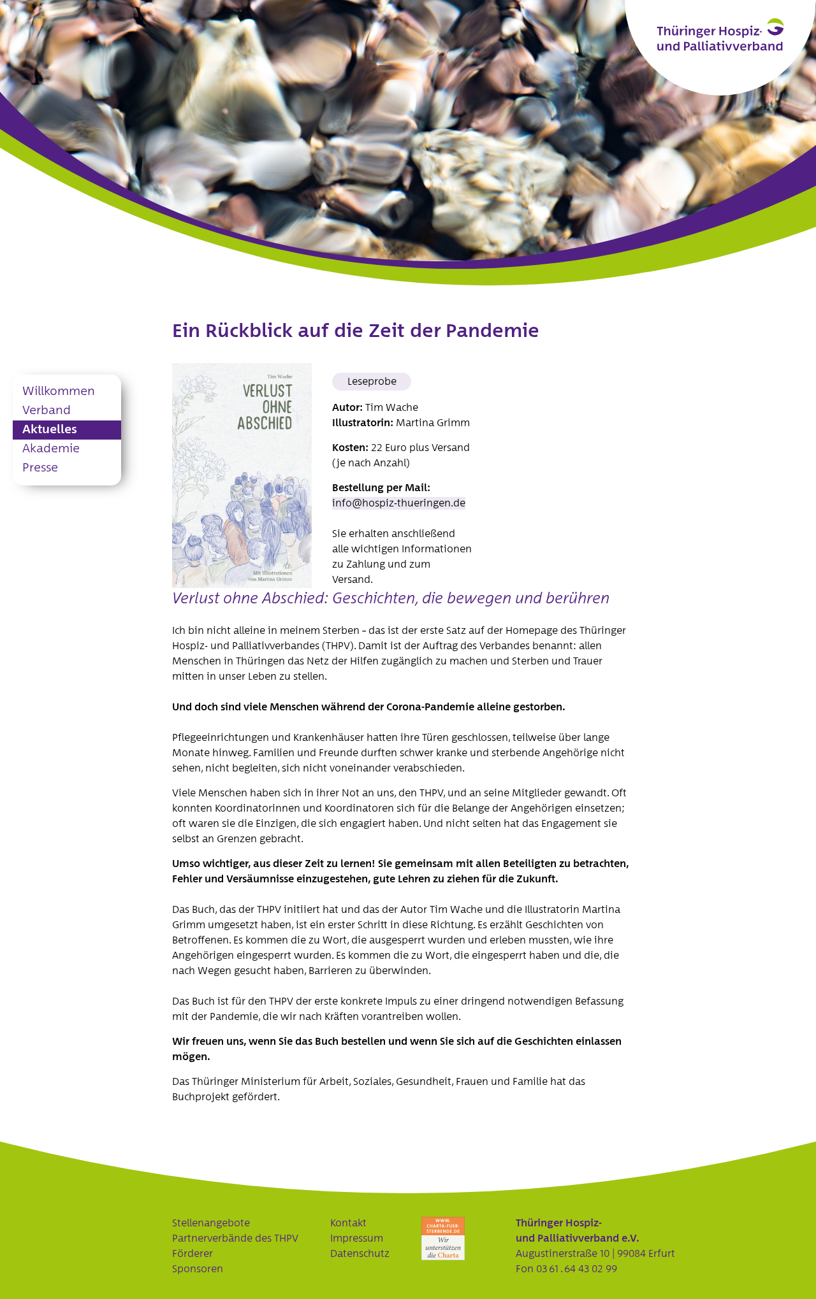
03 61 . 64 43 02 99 (576, 1269)
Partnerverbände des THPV (235, 1238)
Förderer (192, 1254)
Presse (40, 468)
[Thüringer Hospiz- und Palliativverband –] (720, 34)
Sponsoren (197, 1269)
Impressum (356, 1238)
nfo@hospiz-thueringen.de (400, 503)
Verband (46, 411)
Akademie (51, 449)
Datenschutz (360, 1254)
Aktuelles (49, 430)
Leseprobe (372, 382)
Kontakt (348, 1223)
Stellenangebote (211, 1223)
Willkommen (58, 391)
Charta (443, 1238)
